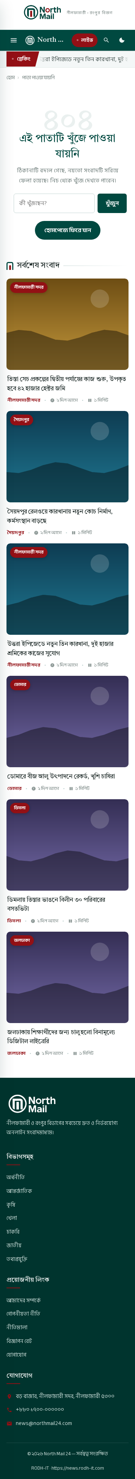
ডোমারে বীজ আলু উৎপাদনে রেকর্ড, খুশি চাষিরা (61, 777)
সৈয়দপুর (15, 533)
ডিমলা (14, 921)
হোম (10, 77)
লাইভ (87, 40)
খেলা (11, 1218)
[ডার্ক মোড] (122, 40)
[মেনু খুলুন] (13, 40)
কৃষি (10, 1204)
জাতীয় (14, 1245)
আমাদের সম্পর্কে (23, 1300)
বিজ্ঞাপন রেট (19, 1341)
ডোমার (14, 788)
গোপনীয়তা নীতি (23, 1314)
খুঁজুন (112, 203)
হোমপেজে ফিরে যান (67, 230)
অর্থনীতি (15, 1177)
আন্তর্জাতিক (19, 1191)
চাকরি (12, 1231)
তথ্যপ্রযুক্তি (16, 1259)
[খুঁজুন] (106, 40)
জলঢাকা (16, 1053)
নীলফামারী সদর (23, 400)
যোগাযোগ (16, 1355)
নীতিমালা (16, 1327)
